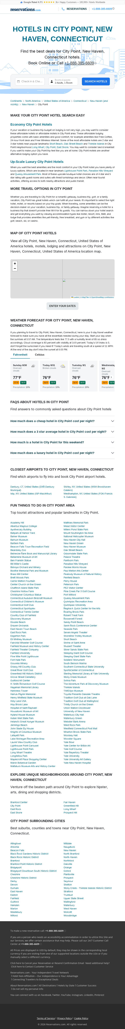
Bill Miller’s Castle (19, 564)
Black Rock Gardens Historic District (29, 853)
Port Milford (70, 594)
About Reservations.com (23, 985)
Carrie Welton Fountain (22, 581)
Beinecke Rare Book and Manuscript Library (33, 553)
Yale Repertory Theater (76, 752)
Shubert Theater (72, 646)
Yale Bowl (69, 742)
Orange (68, 867)
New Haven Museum (75, 546)
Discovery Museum (20, 618)
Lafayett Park (17, 735)
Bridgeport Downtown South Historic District (33, 871)
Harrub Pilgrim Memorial (22, 694)
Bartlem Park (17, 543)
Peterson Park (71, 584)
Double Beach (18, 622)
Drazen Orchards (19, 625)
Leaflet (76, 297)
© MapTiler (84, 297)
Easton (14, 895)
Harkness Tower (19, 690)
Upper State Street (73, 898)
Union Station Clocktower (77, 708)
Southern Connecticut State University (84, 666)
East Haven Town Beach (23, 629)
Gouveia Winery (19, 663)
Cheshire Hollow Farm (22, 591)
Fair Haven (69, 802)
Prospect (68, 877)
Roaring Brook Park (74, 612)
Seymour (68, 881)
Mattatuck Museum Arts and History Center (32, 766)
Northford (69, 860)
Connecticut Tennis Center (24, 612)
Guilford (14, 901)
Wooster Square (72, 738)
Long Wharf (38, 147)
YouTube (66, 994)
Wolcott (68, 912)
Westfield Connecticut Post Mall (80, 728)
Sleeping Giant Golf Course (78, 653)
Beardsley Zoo (18, 550)
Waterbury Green (73, 718)
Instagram (77, 994)
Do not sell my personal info (28, 988)
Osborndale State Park (76, 553)
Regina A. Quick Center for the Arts (82, 608)
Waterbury (69, 905)
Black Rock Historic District (24, 857)
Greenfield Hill (71, 805)
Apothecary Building (20, 529)
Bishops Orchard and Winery (25, 567)
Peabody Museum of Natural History (83, 574)
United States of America (57, 101)
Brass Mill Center (19, 574)
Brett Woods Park (19, 577)
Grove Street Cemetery (22, 677)
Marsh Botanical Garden (23, 762)
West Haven (70, 908)
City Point (51, 147)
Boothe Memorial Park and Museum (29, 570)
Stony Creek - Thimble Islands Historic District (88, 888)
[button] (14, 263)
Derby (13, 881)
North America (32, 101)
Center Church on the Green (25, 584)
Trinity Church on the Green (78, 704)
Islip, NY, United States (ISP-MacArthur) (31, 493)
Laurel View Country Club (23, 742)
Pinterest (99, 994)
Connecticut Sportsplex (22, 608)
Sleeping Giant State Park (77, 656)
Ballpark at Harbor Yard (22, 533)
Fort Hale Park (18, 660)
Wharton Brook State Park (77, 732)
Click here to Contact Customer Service (32, 966)
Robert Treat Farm (73, 615)
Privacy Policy (64, 1018)
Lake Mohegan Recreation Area (27, 738)
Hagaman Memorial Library (24, 687)
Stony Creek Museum (75, 677)
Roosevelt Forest (73, 618)
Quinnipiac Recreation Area (78, 601)
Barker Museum (18, 536)
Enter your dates (62, 306)
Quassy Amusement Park (28, 174)
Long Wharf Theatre (21, 752)
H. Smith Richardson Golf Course (27, 684)
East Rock (15, 809)
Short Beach (56, 143)
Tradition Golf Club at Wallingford (81, 701)
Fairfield (14, 898)
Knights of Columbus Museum (26, 732)
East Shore (63, 147)
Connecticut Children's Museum (27, 601)
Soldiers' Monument (74, 660)
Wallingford (69, 901)
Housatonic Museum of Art (24, 711)
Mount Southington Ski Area (78, 533)
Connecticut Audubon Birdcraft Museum (31, 598)
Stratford (68, 891)
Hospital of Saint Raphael (23, 708)
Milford (14, 915)
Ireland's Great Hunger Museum (27, 721)
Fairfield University (20, 653)
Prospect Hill (70, 812)
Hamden (14, 905)
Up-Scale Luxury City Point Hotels (36, 161)
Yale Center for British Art (77, 745)
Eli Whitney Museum (21, 639)
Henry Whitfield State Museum (26, 697)
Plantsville (69, 874)
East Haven (16, 891)
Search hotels (96, 81)
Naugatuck (69, 847)
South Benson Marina (75, 663)
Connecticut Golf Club (22, 605)
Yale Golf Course (73, 749)
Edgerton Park (18, 636)
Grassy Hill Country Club (23, 666)
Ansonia (14, 847)
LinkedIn (88, 994)
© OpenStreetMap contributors (102, 297)
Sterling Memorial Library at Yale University (86, 673)
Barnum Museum (19, 540)
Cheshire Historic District (23, 877)
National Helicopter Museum (79, 536)
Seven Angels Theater (75, 632)
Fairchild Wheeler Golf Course (26, 642)
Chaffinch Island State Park (24, 588)
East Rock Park (18, 632)
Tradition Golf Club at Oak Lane (80, 697)
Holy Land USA (18, 701)
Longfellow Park (18, 756)
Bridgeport (15, 867)
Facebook (46, 994)
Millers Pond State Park (76, 529)
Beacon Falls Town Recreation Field (29, 546)
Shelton (68, 884)
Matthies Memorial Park (76, 522)
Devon (14, 884)
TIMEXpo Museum (73, 690)
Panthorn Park (71, 560)
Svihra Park (70, 680)
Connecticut (80, 101)
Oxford (67, 871)
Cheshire (15, 874)
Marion (14, 908)
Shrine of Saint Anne (74, 642)
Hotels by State (66, 985)
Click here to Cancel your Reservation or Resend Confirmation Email (47, 963)
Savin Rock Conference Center (80, 625)
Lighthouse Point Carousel (24, 745)
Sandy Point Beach (74, 622)
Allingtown (15, 843)
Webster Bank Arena (74, 721)
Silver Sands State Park (76, 649)
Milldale (68, 843)
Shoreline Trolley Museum (77, 636)
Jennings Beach (18, 725)
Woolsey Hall (70, 735)
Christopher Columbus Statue (25, 594)
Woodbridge (70, 915)
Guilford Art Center (20, 680)
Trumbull (68, 895)
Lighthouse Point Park (75, 170)
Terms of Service (46, 1018)
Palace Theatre (72, 557)
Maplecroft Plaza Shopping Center (28, 759)
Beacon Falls (17, 850)
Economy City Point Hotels (31, 124)
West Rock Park (72, 725)
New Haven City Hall (74, 540)
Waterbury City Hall (74, 714)
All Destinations (47, 985)
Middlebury (16, 912)
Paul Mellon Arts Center (76, 570)
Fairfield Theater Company (24, 649)
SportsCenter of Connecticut (79, 670)
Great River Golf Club (21, 670)
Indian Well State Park (22, 718)
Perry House (70, 581)
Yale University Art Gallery (77, 759)
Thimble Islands (96, 143)
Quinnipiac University (75, 605)
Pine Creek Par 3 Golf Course (79, 591)
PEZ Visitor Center (73, 588)
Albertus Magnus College (23, 526)
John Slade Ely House (22, 728)
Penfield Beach (72, 577)
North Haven (70, 857)
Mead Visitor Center (74, 526)
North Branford (71, 853)
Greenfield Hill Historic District (26, 673)
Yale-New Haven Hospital (77, 762)
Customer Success (86, 985)
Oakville (68, 864)
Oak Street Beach (73, 143)
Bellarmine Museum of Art (23, 557)
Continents (16, 101)
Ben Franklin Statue (20, 560)
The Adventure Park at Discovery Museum (86, 684)
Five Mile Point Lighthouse (24, 656)
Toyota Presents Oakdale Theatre (82, 694)
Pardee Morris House (75, 567)
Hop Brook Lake (19, 704)
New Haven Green (73, 543)
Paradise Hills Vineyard (101, 170)
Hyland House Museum (22, 714)
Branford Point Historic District (26, 864)
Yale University (71, 756)
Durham (14, 888)
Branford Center (19, 802)
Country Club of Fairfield (23, 615)
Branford (15, 860)
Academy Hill (17, 522)
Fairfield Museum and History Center (29, 646)
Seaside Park (71, 629)
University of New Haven (77, 711)
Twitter (56, 994)
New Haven (28, 104)
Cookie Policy (81, 1018)
